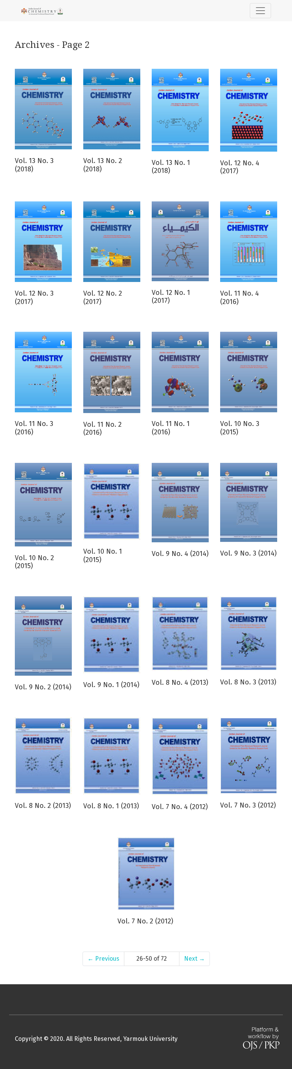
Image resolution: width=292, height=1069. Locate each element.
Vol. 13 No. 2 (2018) (102, 165)
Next (194, 958)
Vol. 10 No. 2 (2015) (34, 562)
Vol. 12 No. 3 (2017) (34, 297)
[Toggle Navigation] (260, 10)
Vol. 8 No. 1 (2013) (111, 806)
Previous (103, 958)
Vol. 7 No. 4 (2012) (180, 807)
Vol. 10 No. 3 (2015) (239, 428)
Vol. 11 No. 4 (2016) (239, 297)
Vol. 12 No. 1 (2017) (171, 296)
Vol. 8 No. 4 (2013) (180, 682)
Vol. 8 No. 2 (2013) (43, 805)
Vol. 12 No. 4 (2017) (239, 167)
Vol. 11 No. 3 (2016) (34, 428)
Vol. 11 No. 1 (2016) (171, 428)
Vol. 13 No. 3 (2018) (34, 165)
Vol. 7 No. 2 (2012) (145, 921)
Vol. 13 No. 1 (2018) (171, 166)
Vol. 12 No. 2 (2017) (102, 297)
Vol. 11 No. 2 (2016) (102, 428)
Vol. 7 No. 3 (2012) (248, 805)
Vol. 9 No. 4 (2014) (180, 554)
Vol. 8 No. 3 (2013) (248, 682)
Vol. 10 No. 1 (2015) (102, 555)
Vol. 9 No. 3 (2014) (248, 553)
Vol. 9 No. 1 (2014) (111, 685)
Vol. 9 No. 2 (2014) (43, 687)
